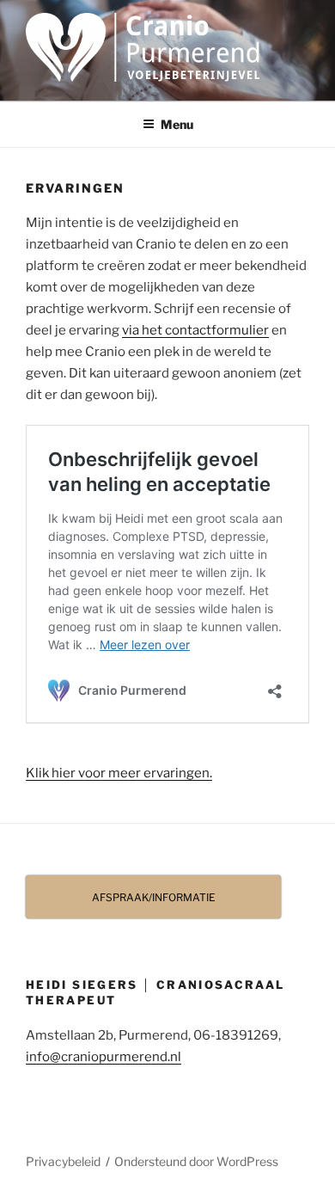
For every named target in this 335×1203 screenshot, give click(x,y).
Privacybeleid (63, 1161)
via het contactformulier (195, 330)
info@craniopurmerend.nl (103, 1057)
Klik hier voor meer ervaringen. (119, 773)
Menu (177, 124)
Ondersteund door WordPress (196, 1161)
